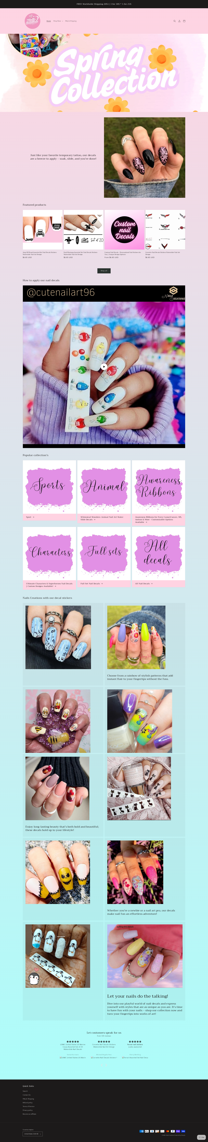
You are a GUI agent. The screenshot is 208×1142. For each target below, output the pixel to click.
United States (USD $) (31, 1134)
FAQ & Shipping (28, 1099)
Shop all (104, 271)
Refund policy (27, 1103)
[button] (174, 21)
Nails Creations (170, 1135)
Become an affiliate (29, 1114)
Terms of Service (28, 1106)
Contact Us (27, 1095)
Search (25, 1091)
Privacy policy (27, 1110)
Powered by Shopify (179, 1135)
